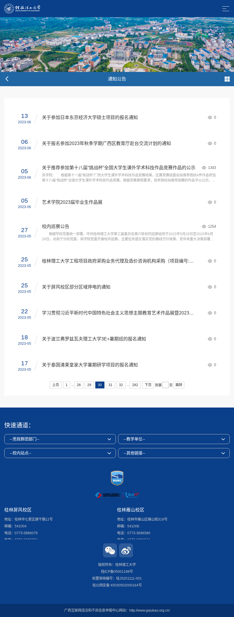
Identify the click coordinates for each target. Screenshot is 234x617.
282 (135, 385)
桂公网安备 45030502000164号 (117, 585)
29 (89, 385)
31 (110, 385)
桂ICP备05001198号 (117, 572)
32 (121, 385)
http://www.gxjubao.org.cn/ (149, 610)
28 (79, 385)
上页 (55, 385)
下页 (148, 385)
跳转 (178, 385)
